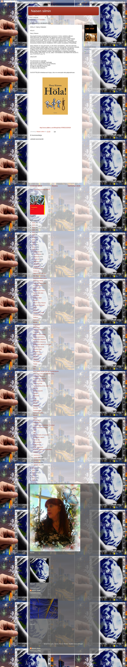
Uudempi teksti (36, 186)
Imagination (36, 325)
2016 (33, 247)
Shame (35, 415)
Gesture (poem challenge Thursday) (44, 425)
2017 (33, 244)
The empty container (39, 329)
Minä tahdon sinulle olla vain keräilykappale (46, 371)
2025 (33, 225)
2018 (33, 242)
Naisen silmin (41, 11)
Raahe (35, 322)
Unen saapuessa (38, 447)
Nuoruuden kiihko (38, 413)
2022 (33, 232)
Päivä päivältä (37, 442)
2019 (33, 240)
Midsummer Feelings (39, 334)
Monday (35, 408)
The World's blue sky (39, 276)
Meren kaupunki (38, 391)
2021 (33, 235)
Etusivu (55, 186)
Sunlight (35, 393)
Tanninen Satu (87, 49)
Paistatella (36, 395)
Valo (34, 432)
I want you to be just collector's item (43, 373)
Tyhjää (35, 364)
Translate (42, 19)
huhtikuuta (37, 457)
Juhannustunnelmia (39, 337)
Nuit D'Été (36, 295)
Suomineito (36, 288)
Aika (34, 369)
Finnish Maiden (37, 285)
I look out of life (37, 383)
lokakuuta (37, 256)
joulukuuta (37, 251)
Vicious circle (37, 420)
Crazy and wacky (38, 280)
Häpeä (35, 417)
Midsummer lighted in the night (42, 344)
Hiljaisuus (36, 359)
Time (34, 366)
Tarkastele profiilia (35, 593)
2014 (33, 468)
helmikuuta (37, 462)
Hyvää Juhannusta (38, 347)
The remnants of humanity (41, 435)
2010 (33, 477)
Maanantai (36, 405)
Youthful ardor (37, 410)
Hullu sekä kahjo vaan (39, 283)
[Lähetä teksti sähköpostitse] (54, 131)
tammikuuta (37, 465)
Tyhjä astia (36, 332)
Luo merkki (86, 53)
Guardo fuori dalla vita (39, 378)
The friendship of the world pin (42, 386)
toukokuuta (37, 455)
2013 (33, 470)
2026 (33, 222)
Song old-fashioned (39, 305)
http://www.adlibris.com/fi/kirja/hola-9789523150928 (55, 127)
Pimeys (35, 403)
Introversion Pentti (38, 312)
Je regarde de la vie (39, 376)
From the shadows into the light (42, 449)
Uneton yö (36, 271)
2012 (33, 473)
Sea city (35, 388)
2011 (33, 475)
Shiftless (35, 317)
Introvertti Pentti (37, 315)
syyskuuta (37, 259)
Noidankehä (36, 422)
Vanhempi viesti (74, 186)
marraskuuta (37, 254)
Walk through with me (39, 273)
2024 (33, 227)
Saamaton (36, 320)
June (34, 398)
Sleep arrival (37, 444)
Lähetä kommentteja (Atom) (42, 189)
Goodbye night (37, 349)
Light (34, 430)
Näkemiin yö (36, 351)
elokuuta (36, 261)
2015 (33, 249)
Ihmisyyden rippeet (38, 437)
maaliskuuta (37, 460)
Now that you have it (39, 290)
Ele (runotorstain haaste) (40, 427)
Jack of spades (37, 354)
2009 (33, 480)
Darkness (36, 400)
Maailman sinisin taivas (40, 278)
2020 (33, 237)
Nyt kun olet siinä (38, 293)
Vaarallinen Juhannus (39, 342)
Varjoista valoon (37, 452)
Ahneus (35, 310)
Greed (35, 307)
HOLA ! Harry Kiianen (39, 302)
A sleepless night (38, 268)
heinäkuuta (37, 264)
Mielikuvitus (36, 327)
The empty (36, 361)
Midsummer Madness (39, 339)
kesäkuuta (37, 266)
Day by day (36, 440)
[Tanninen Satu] (85, 51)
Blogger (80, 644)
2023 (33, 230)
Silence (35, 356)
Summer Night (37, 298)
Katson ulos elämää (39, 381)
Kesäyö (35, 300)
